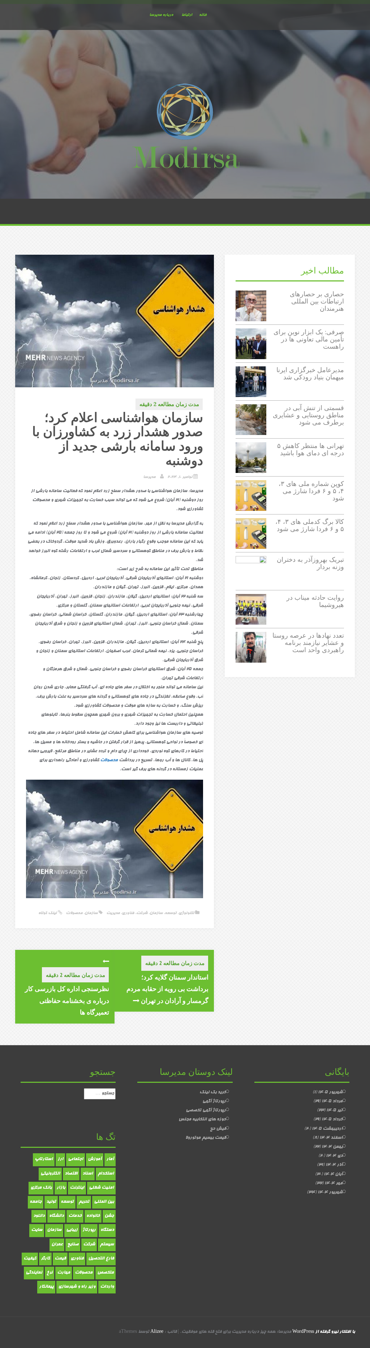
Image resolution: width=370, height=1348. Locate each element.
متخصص (105, 1272)
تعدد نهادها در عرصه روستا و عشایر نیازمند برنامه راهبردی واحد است (308, 642)
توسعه (170, 913)
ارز (60, 1159)
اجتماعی (75, 1159)
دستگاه (107, 1230)
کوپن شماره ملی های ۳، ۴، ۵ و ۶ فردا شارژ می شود (311, 490)
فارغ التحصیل (101, 1258)
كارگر (45, 1258)
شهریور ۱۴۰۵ (330, 1092)
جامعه (36, 1202)
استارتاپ (44, 1159)
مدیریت (113, 913)
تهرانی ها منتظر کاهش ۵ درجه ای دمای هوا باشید (310, 449)
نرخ (49, 1272)
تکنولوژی (186, 913)
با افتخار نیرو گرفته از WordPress (323, 1332)
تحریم (83, 1202)
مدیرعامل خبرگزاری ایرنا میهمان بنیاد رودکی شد (310, 373)
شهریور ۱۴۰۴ (330, 1192)
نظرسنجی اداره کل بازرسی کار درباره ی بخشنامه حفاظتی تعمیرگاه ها (67, 1000)
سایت (36, 1230)
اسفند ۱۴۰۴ (331, 1138)
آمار (110, 1159)
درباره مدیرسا (161, 15)
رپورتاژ (89, 1230)
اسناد (87, 1173)
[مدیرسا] (185, 127)
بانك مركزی (41, 1187)
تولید (51, 1202)
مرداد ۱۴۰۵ (332, 1101)
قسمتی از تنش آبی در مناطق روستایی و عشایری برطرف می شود (308, 415)
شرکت (141, 913)
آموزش (95, 1159)
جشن (109, 1216)
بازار (60, 1187)
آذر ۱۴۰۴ (334, 1165)
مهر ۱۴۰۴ (333, 1183)
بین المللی (104, 1202)
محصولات (109, 760)
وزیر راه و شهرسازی (76, 1286)
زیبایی (72, 1230)
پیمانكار (46, 1286)
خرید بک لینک (212, 1092)
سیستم (107, 1244)
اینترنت (77, 1187)
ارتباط (186, 15)
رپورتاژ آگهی (214, 1101)
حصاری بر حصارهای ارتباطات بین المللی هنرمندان (317, 301)
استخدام (106, 1173)
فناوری (128, 913)
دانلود (38, 1216)
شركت (89, 1244)
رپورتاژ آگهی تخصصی (206, 1110)
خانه (202, 15)
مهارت (63, 1272)
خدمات (75, 1216)
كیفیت (29, 1258)
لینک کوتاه (48, 913)
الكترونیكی (50, 1173)
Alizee (156, 1332)
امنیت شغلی (101, 1187)
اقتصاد (71, 1173)
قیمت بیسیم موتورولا (205, 1138)
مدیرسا (149, 477)
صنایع (72, 1244)
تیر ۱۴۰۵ (334, 1110)
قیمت (60, 1258)
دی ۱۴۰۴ (334, 1156)
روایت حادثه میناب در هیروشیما (315, 601)
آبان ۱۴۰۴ (333, 1174)
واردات (107, 1286)
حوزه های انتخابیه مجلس (202, 1119)
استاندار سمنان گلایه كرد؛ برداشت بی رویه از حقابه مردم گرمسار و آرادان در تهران (167, 989)
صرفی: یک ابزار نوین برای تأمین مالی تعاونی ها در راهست (309, 339)
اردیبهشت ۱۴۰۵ (327, 1129)
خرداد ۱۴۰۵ (332, 1119)
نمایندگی (34, 1272)
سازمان (156, 913)
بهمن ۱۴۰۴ (332, 1147)
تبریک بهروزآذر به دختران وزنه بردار (310, 563)
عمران (57, 1244)
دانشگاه (56, 1216)
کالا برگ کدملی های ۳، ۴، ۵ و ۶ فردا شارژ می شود (309, 525)
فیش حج (218, 1129)
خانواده (93, 1216)
